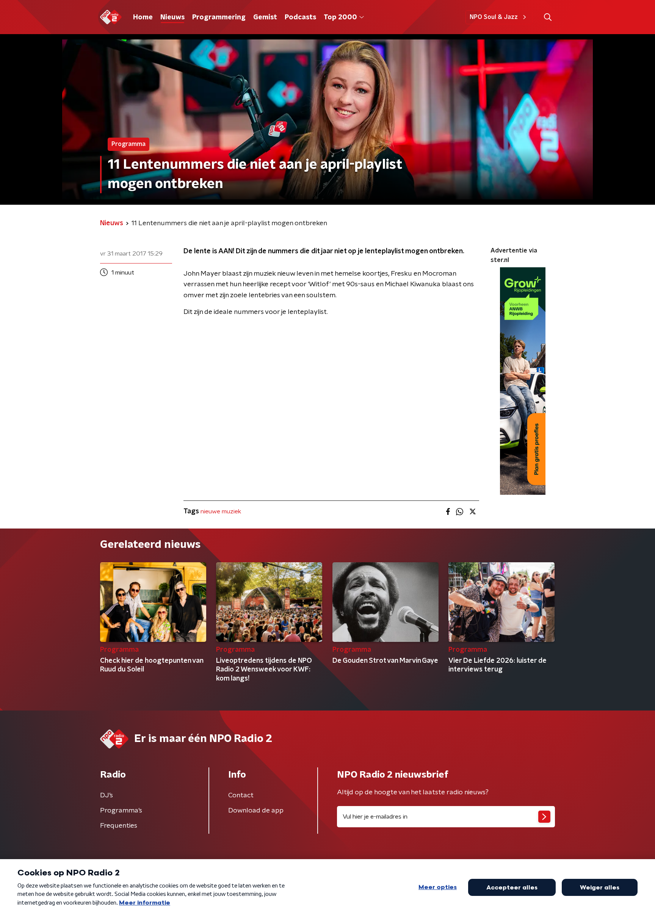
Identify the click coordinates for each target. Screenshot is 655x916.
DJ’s (106, 795)
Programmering (219, 17)
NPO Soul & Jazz (494, 17)
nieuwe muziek (221, 511)
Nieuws (172, 17)
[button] (547, 17)
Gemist (265, 17)
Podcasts (300, 17)
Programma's (121, 810)
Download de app (256, 810)
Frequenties (118, 825)
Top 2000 (340, 17)
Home (143, 17)
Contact (241, 795)
